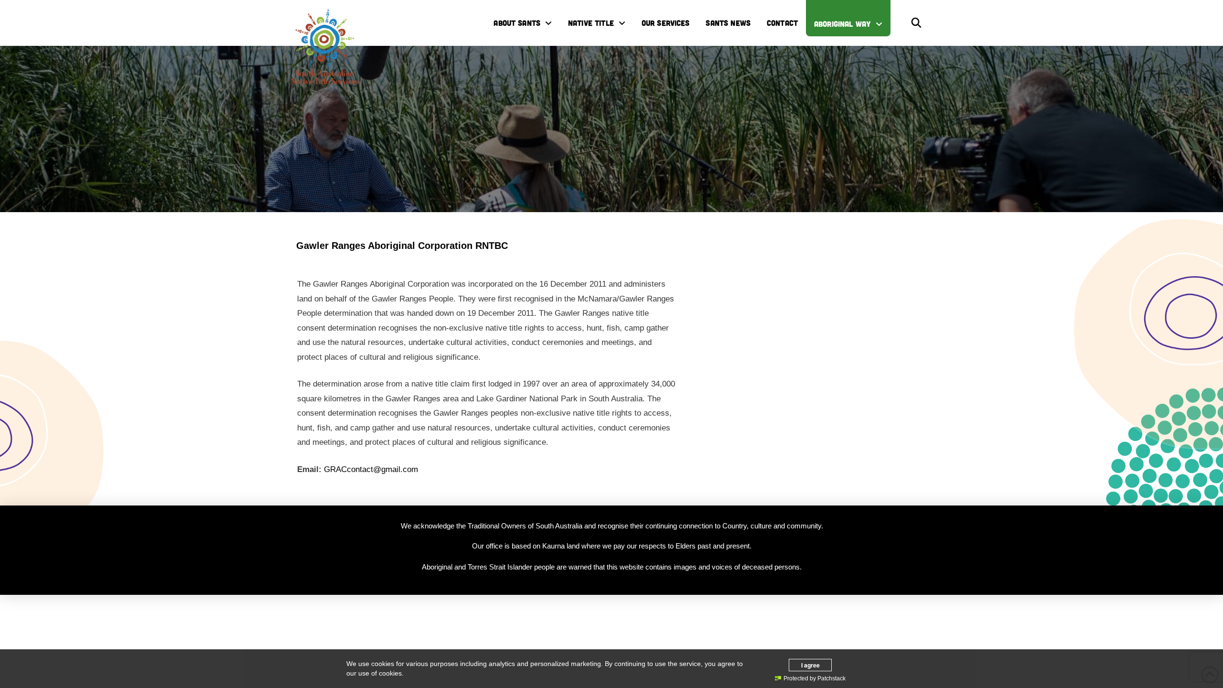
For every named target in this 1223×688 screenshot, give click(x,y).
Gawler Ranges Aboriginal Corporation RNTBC (402, 245)
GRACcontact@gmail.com (371, 469)
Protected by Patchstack (814, 678)
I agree (810, 665)
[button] (916, 22)
